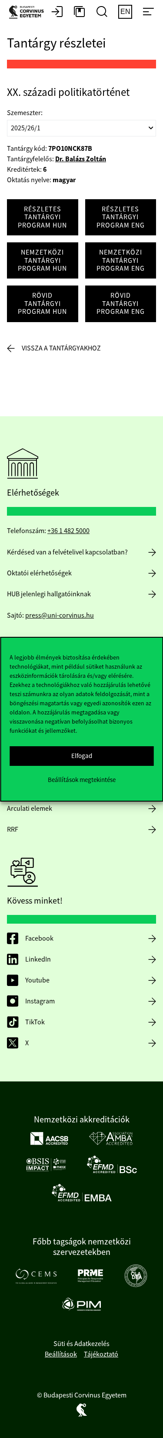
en (125, 11)
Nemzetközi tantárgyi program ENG (120, 260)
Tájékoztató (101, 1354)
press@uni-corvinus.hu (59, 615)
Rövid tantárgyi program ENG (120, 303)
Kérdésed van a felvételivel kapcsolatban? (67, 552)
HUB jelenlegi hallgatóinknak (49, 594)
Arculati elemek (29, 808)
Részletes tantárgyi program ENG (120, 217)
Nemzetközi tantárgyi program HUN (42, 260)
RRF (12, 829)
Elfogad (81, 755)
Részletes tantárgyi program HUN (42, 217)
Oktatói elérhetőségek (39, 573)
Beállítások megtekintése (82, 779)
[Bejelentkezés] (57, 12)
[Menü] (148, 12)
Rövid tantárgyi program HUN (42, 303)
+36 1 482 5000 (68, 531)
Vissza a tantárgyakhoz (61, 348)
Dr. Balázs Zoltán (80, 158)
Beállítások (61, 1354)
